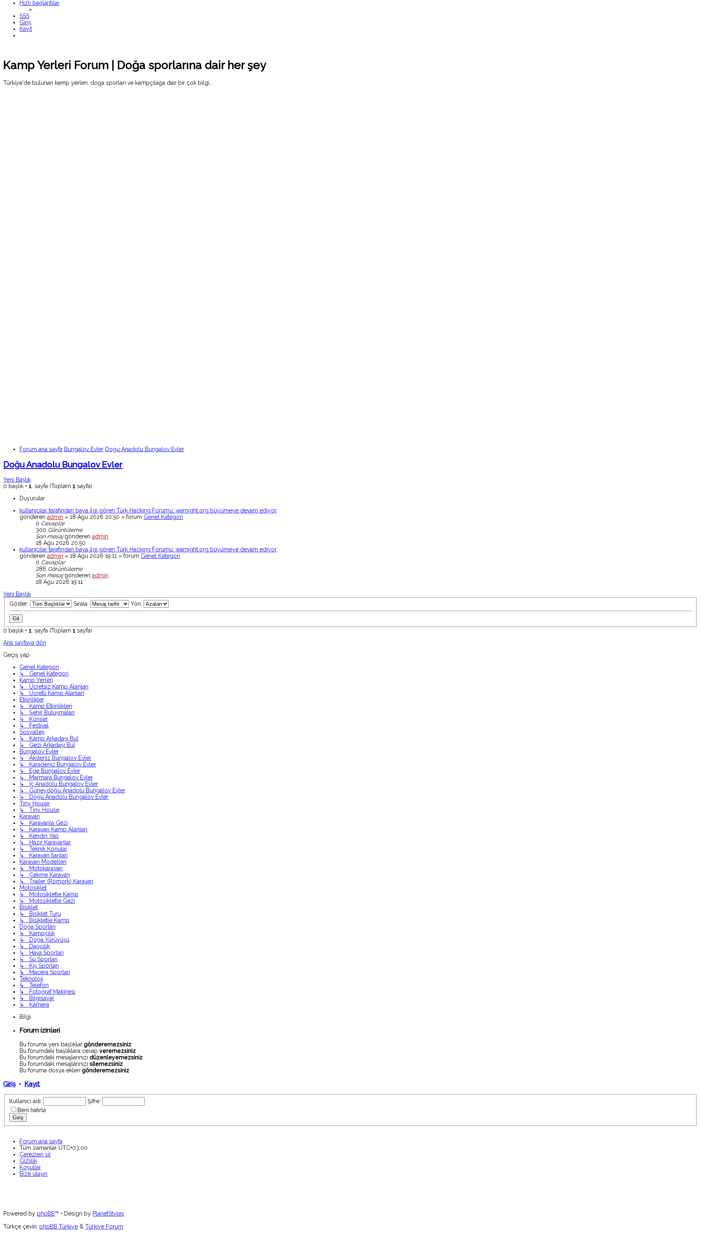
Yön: (137, 603)
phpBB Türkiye (58, 1226)
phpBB (46, 1213)
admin (55, 517)
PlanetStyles (108, 1213)
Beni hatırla (31, 1110)
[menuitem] (24, 16)
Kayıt (32, 1084)
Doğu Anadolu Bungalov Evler (63, 464)
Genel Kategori (163, 517)
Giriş (9, 1084)
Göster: (19, 603)
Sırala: (81, 603)
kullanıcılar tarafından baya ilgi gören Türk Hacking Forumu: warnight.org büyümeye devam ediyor (148, 510)
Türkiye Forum (104, 1226)
